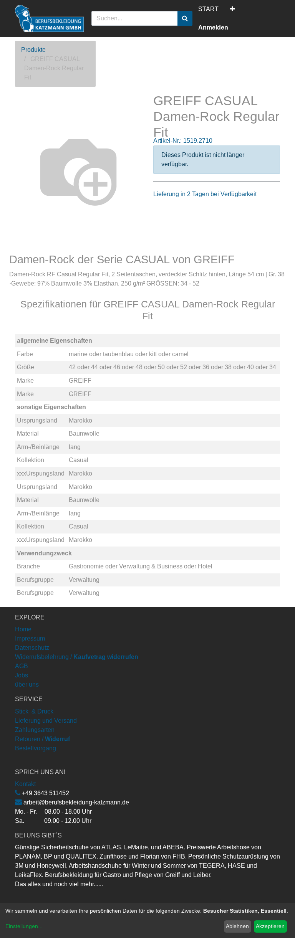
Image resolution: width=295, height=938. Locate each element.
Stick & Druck (34, 711)
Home (23, 629)
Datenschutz (32, 647)
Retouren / (29, 739)
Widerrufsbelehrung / (76, 657)
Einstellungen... (24, 926)
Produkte (33, 49)
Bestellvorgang (35, 748)
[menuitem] (208, 9)
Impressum (30, 638)
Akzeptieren (270, 926)
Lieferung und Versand (46, 720)
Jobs (21, 675)
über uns (27, 684)
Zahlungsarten (35, 730)
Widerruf (57, 739)
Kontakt (25, 784)
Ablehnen (237, 926)
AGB (21, 666)
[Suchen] (184, 18)
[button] (232, 9)
